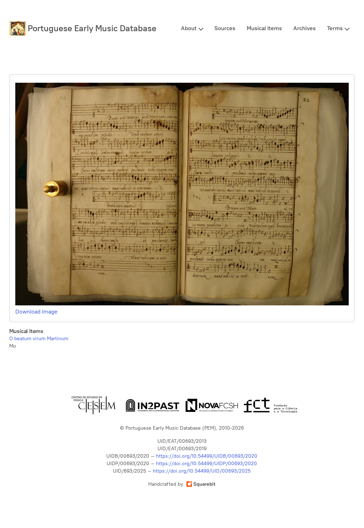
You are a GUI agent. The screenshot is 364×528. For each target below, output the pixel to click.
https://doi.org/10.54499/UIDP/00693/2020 (206, 464)
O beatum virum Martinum (38, 339)
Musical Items (264, 28)
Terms (335, 28)
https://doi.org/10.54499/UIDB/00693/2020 (206, 456)
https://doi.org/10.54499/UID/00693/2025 (202, 471)
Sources (224, 28)
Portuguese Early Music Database (92, 28)
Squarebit (204, 484)
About (189, 28)
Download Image (36, 311)
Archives (304, 28)
